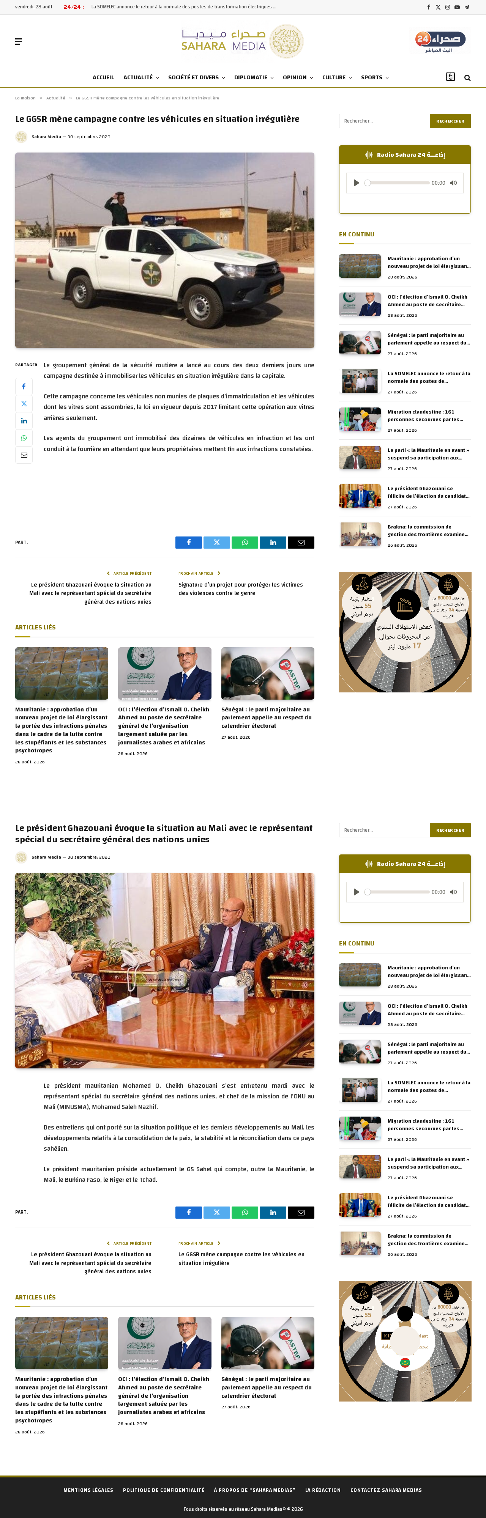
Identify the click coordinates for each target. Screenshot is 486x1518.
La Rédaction (323, 1490)
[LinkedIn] (24, 420)
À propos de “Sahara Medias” (255, 1490)
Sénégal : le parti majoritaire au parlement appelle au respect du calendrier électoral (266, 718)
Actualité (138, 77)
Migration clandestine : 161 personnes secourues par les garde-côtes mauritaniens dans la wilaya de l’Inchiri (429, 415)
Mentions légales (89, 1490)
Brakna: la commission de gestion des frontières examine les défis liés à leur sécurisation (427, 530)
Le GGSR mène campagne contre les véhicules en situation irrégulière (241, 1258)
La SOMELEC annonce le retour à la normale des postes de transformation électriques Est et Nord (186, 7)
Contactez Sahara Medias (386, 1490)
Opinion (295, 77)
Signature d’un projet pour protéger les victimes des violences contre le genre (240, 589)
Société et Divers (193, 77)
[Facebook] (24, 386)
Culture (334, 77)
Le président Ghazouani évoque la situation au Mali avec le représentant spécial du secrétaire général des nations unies (90, 593)
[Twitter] (24, 403)
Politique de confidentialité (164, 1490)
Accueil (103, 77)
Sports (371, 77)
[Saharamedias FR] (243, 41)
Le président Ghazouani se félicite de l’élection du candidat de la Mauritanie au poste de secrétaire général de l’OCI (427, 492)
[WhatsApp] (24, 438)
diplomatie (250, 77)
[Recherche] (467, 78)
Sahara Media (46, 136)
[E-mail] (24, 455)
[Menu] (18, 41)
